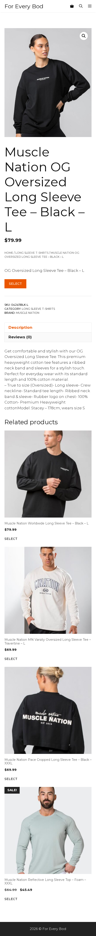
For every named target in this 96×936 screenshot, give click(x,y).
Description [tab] (20, 327)
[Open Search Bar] (80, 6)
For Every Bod (23, 6)
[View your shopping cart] (71, 6)
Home (8, 252)
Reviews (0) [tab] (20, 337)
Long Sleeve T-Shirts (31, 252)
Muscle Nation (27, 312)
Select (15, 284)
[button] (84, 36)
